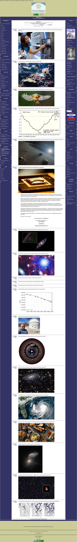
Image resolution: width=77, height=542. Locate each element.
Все (67, 194)
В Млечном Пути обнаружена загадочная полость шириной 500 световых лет (33, 229)
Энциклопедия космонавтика (69, 63)
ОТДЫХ (71, 136)
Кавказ (2, 33)
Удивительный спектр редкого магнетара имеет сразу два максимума (31, 289)
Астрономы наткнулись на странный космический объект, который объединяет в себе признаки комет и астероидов (40, 139)
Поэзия (2, 38)
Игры (67, 141)
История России (3, 101)
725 (37, 519)
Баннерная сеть (69, 186)
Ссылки (41, 531)
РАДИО (71, 130)
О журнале (68, 155)
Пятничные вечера (4, 134)
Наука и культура (69, 45)
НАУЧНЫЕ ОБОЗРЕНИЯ (71, 76)
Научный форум (3, 121)
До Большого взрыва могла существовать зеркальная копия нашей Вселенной (33, 253)
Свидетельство (37, 22)
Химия (68, 107)
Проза (2, 36)
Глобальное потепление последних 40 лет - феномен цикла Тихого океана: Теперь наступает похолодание (38, 108)
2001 (2, 173)
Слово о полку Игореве (5, 104)
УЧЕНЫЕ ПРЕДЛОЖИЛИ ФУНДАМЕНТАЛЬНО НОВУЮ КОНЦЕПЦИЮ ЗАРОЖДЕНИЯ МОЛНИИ (38, 501)
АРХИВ (6, 166)
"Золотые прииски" (4, 67)
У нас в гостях (3, 48)
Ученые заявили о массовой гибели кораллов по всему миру (30, 61)
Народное (68, 144)
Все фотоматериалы (4, 180)
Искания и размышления (5, 41)
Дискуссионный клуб (4, 119)
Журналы (68, 171)
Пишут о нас (69, 158)
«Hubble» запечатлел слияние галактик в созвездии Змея (29, 444)
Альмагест (3, 110)
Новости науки (69, 197)
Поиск (68, 166)
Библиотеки (68, 176)
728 (42, 519)
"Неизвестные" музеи (4, 81)
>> (46, 519)
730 (45, 519)
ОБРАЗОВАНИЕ (71, 89)
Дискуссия (31, 0)
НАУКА (71, 20)
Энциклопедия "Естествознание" (69, 65)
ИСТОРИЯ (6, 98)
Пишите (13, 0)
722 (33, 519)
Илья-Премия (3, 155)
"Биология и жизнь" (70, 86)
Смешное (68, 146)
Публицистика (3, 30)
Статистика (43, 531)
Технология (68, 104)
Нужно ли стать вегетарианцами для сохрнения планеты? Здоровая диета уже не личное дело (36, 421)
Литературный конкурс (5, 151)
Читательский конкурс (5, 153)
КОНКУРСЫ (6, 146)
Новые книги (3, 46)
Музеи (68, 139)
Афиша (2, 25)
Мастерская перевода (4, 143)
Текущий (2, 168)
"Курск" (2, 31)
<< (30, 519)
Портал (1, 0)
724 (36, 519)
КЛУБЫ (5, 131)
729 (44, 519)
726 (39, 519)
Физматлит (68, 69)
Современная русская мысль (5, 93)
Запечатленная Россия (4, 112)
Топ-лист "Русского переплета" (70, 185)
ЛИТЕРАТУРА (5, 20)
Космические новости (70, 199)
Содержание (5, 0)
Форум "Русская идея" (4, 123)
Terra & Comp (28, 216)
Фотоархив (3, 178)
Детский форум (3, 128)
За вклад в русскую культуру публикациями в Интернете (5, 149)
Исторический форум (4, 126)
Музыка (2, 80)
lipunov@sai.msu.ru (49, 526)
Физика (68, 105)
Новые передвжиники (4, 76)
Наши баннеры (69, 188)
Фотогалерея (3, 78)
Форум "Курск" (3, 124)
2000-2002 (71, 47)
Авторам (68, 153)
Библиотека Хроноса (70, 125)
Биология (68, 99)
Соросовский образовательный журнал (71, 97)
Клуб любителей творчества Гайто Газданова (5, 139)
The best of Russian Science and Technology (71, 203)
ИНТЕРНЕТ (71, 181)
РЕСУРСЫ (71, 163)
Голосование (22, 0)
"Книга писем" (3, 64)
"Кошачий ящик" (4, 65)
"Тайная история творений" (5, 62)
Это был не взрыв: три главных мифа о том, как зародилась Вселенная (31, 336)
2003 (2, 170)
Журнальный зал (4, 53)
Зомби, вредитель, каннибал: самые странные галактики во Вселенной (32, 367)
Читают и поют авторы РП (71, 133)
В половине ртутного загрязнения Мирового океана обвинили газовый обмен (33, 394)
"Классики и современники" (5, 59)
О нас (10, 0)
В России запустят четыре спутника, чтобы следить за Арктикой (30, 285)
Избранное (68, 174)
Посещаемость (69, 169)
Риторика (2, 83)
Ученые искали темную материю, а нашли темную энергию (29, 277)
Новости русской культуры (5, 23)
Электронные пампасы (5, 160)
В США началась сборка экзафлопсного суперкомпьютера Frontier (31, 281)
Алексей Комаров (40, 536)
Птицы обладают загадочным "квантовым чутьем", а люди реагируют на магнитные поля (35, 89)
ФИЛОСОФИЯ (5, 90)
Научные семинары (70, 73)
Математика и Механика (71, 102)
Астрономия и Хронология (5, 108)
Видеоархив (3, 87)
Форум (2, 163)
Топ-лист (26, 0)
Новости (17, 0)
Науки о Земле (69, 100)
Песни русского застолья (71, 142)
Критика (2, 43)
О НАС (71, 149)
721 (31, 519)
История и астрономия (70, 42)
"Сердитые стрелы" (4, 69)
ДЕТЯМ (5, 158)
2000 (2, 175)
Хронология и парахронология (3, 107)
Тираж (68, 160)
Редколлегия (69, 152)
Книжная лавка (3, 51)
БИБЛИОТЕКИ (71, 122)
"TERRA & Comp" (69, 82)
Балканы (2, 35)
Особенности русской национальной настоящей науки (28, 316)
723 (34, 519)
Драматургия (3, 40)
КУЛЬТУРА (6, 72)
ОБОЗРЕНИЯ (5, 56)
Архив (39, 531)
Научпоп (68, 127)
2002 (2, 172)
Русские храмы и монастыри (4, 85)
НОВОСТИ (71, 191)
